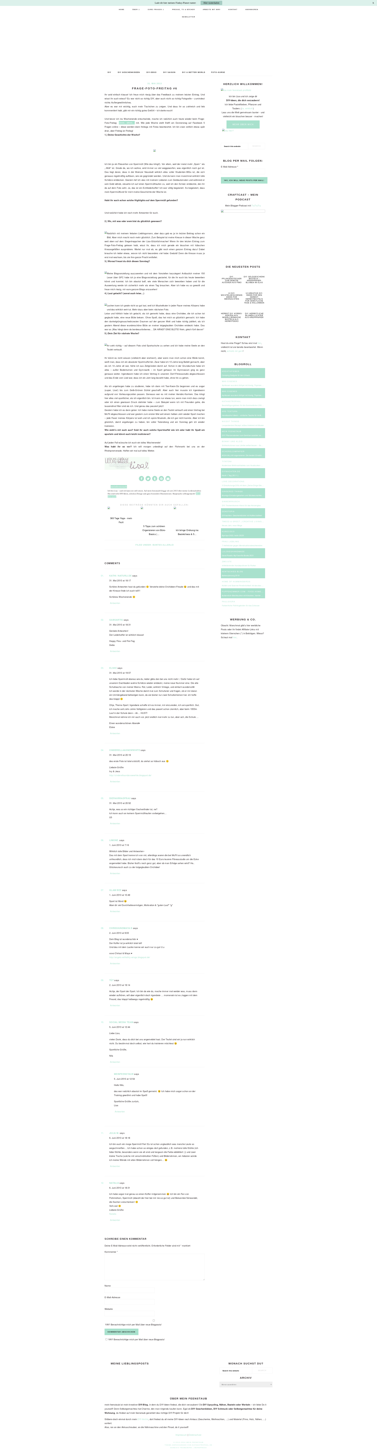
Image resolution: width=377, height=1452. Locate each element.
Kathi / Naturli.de (120, 575)
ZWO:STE (227, 561)
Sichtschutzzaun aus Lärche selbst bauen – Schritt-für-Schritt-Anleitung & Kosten (256, 445)
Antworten (115, 602)
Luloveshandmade (233, 551)
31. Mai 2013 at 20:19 (120, 754)
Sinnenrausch (231, 501)
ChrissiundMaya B (120, 928)
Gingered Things (232, 491)
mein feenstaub (188, 43)
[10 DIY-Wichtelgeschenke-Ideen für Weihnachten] (231, 289)
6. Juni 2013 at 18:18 (119, 1137)
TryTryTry (256, 205)
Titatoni (227, 461)
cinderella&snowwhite (124, 750)
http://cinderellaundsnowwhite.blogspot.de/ (130, 775)
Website (109, 1308)
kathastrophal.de (202, 1445)
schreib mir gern (235, 350)
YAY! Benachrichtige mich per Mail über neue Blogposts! (133, 1324)
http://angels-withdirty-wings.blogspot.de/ (129, 957)
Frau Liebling (230, 541)
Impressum (181, 1434)
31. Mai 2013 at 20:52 (120, 803)
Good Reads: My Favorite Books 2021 (238, 555)
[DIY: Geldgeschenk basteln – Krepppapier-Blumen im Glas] (254, 272)
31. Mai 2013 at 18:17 (120, 580)
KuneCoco (228, 531)
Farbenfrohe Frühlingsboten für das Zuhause (241, 605)
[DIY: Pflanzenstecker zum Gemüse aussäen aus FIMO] (231, 272)
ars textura (230, 411)
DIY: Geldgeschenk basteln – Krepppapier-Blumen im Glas (254, 280)
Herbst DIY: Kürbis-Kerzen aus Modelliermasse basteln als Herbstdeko (231, 317)
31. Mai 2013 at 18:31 (120, 624)
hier (259, 343)
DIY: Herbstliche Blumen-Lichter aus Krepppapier (254, 315)
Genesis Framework (181, 1447)
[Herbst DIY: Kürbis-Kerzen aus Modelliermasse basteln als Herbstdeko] (231, 309)
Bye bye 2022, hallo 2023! (233, 535)
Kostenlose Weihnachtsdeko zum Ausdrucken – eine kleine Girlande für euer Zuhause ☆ (259, 465)
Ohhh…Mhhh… (127, 122)
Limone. (114, 840)
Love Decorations (233, 481)
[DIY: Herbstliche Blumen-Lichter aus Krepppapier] (254, 309)
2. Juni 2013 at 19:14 (119, 985)
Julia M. (114, 1133)
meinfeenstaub (124, 1074)
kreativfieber (230, 371)
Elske (113, 668)
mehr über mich (243, 124)
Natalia (114, 1183)
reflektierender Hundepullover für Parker (239, 565)
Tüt (111, 980)
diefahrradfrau (120, 798)
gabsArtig (116, 619)
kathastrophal (231, 401)
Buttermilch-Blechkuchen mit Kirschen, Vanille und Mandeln (247, 595)
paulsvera (228, 601)
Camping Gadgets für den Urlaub (236, 375)
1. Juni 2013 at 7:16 (119, 844)
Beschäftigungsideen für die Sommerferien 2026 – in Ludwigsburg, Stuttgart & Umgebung (259, 405)
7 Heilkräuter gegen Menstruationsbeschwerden (242, 545)
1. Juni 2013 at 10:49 (119, 894)
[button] (141, 478)
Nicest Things (230, 421)
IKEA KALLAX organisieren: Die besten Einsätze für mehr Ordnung (250, 455)
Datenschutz (195, 1434)
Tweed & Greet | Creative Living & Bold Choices (252, 521)
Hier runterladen (211, 3)
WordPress (200, 1447)
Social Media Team (121, 1022)
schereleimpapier (233, 451)
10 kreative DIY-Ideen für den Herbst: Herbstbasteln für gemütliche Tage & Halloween (254, 298)
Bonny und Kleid (232, 441)
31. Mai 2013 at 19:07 (120, 672)
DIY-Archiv (143, 1419)
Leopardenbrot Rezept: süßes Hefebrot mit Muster (243, 425)
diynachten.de (231, 471)
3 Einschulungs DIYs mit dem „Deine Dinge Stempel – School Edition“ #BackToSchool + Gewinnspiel (264, 485)
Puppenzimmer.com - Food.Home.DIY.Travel (248, 591)
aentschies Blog (232, 571)
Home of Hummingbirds (236, 581)
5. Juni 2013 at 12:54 (124, 1078)
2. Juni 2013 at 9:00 (119, 932)
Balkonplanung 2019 (230, 575)
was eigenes (229, 381)
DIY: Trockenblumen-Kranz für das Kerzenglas (241, 505)
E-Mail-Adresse (112, 1297)
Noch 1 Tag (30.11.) (230, 475)
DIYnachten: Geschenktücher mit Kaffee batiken (242, 515)
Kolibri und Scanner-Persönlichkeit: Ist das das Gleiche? (245, 585)
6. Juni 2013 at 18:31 (119, 1187)
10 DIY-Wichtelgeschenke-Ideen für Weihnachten (232, 296)
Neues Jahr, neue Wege (232, 525)
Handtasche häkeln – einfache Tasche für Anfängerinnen (246, 415)
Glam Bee (115, 890)
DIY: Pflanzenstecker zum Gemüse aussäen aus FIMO (232, 280)
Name (108, 1285)
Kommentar (111, 1251)
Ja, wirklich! (247, 108)
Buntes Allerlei (163, 545)
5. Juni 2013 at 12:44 (119, 1026)
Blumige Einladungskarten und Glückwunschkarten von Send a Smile (251, 495)
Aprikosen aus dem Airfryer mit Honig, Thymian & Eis (244, 385)
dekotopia (228, 511)
